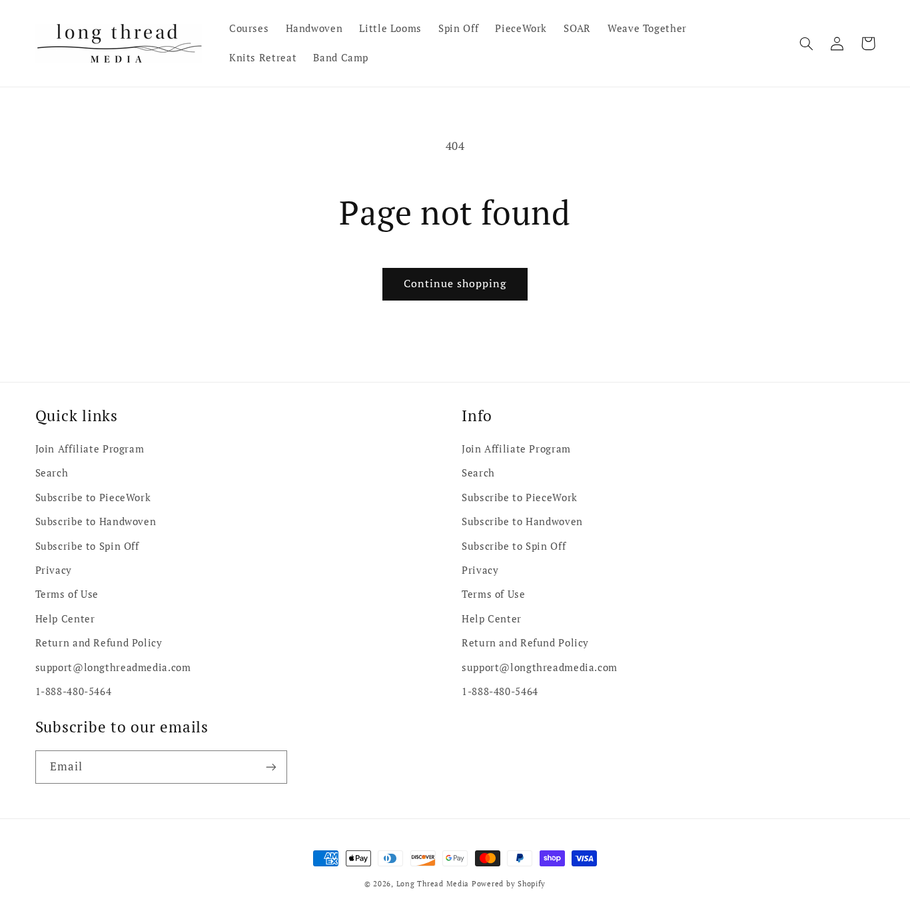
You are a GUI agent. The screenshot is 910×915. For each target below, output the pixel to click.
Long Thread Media (433, 883)
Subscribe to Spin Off (87, 546)
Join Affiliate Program (90, 449)
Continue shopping (455, 284)
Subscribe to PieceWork (93, 497)
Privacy (53, 570)
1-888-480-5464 (73, 691)
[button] (806, 43)
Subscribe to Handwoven (96, 521)
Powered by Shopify (509, 883)
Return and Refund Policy (99, 642)
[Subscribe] (270, 766)
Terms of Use (67, 594)
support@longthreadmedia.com (113, 667)
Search (52, 472)
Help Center (65, 618)
